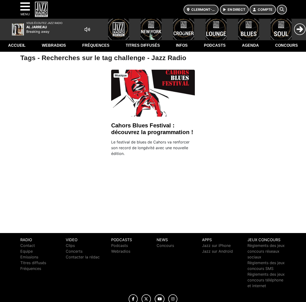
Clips (70, 245)
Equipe (26, 251)
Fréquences (95, 45)
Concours (286, 45)
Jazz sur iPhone (216, 245)
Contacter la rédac (83, 257)
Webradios (54, 45)
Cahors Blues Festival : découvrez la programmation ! (152, 128)
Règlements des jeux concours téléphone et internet (266, 280)
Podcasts (215, 45)
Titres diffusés (143, 45)
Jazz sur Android (217, 251)
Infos (182, 45)
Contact (27, 245)
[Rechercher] (282, 9)
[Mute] (87, 29)
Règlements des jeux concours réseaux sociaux (266, 251)
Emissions (29, 257)
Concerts (74, 251)
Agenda (250, 45)
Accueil (17, 45)
